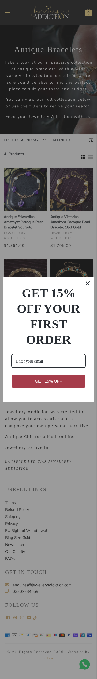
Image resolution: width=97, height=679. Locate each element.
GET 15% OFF (48, 381)
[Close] (87, 283)
